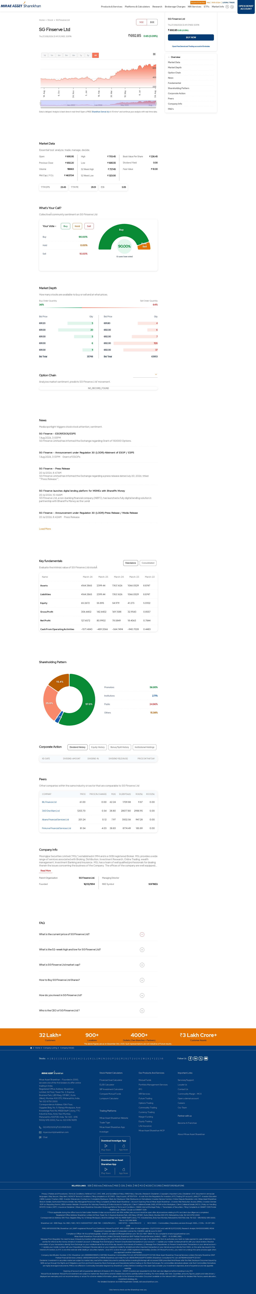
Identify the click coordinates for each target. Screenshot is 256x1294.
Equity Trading (145, 1121)
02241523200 (49, 1127)
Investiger (104, 1131)
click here (168, 1274)
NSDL (130, 1186)
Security (138, 1194)
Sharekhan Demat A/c (101, 112)
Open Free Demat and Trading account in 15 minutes (191, 46)
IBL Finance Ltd (49, 802)
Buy (66, 226)
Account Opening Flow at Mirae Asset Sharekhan (151, 1202)
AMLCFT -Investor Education (205, 1196)
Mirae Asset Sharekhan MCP (152, 1130)
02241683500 (64, 1127)
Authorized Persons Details (62, 1202)
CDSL (122, 1186)
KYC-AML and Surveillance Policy (110, 1194)
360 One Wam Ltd (51, 810)
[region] (98, 388)
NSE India (108, 1186)
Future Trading (145, 1098)
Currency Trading (147, 1112)
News (170, 78)
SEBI (90, 1186)
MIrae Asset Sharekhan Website (114, 1118)
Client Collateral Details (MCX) (188, 1204)
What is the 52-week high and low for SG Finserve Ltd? (70, 949)
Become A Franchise (198, 3)
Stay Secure (54, 1196)
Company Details (67, 1048)
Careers (181, 1103)
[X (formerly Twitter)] (201, 1058)
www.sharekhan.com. (150, 1282)
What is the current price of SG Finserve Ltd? (64, 934)
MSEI (116, 1186)
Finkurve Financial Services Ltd (56, 828)
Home (42, 20)
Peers (171, 98)
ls (50, 1202)
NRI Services (194, 6)
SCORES (158, 1186)
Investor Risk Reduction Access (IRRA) (186, 1202)
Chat (45, 1137)
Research (157, 6)
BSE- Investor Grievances (70, 1199)
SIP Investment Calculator (111, 1089)
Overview (175, 57)
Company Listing (50, 1048)
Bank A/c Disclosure (117, 1199)
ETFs (206, 6)
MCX (142, 1186)
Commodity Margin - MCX (190, 1093)
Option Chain (174, 72)
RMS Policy (129, 1194)
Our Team (182, 1107)
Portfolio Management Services (153, 1084)
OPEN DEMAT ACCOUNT (246, 7)
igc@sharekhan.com (181, 1234)
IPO (140, 1089)
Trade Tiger (105, 1122)
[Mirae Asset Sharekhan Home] (52, 1072)
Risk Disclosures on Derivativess (138, 1199)
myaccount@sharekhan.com (56, 1132)
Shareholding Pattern (178, 88)
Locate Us (182, 1084)
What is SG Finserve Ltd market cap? (59, 964)
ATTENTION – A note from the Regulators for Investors (149, 1196)
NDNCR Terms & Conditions (79, 1196)
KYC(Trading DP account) (182, 1196)
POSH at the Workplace (166, 1204)
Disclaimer (187, 1194)
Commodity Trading (148, 1107)
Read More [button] (46, 870)
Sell (89, 226)
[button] (123, 237)
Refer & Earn (216, 3)
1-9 (161, 1058)
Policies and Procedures (58, 1194)
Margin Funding (146, 1116)
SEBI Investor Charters (49, 1199)
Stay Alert (63, 1196)
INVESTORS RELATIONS (174, 1186)
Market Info (218, 6)
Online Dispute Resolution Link (185, 1199)
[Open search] (227, 7)
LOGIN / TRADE (229, 2)
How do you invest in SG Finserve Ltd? (60, 995)
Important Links (185, 1073)
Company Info (175, 103)
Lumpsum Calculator (109, 1098)
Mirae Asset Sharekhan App (112, 1127)
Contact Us (183, 1089)
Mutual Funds (145, 1080)
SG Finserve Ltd (63, 20)
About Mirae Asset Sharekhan (191, 1134)
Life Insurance (145, 1126)
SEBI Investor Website (70, 1204)
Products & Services (111, 6)
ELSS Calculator (107, 1084)
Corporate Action (176, 93)
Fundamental (174, 83)
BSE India (98, 1186)
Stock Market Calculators (111, 1073)
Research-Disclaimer (151, 1194)
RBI (136, 1186)
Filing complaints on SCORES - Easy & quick (109, 1196)
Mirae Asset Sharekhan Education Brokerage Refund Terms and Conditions (105, 1207)
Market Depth (174, 67)
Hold (77, 226)
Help (208, 3)
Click (111, 1290)
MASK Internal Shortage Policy (148, 1207)
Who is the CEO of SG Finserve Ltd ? (59, 1010)
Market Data (174, 62)
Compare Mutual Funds (110, 1093)
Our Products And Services (151, 1073)
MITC (55, 1207)
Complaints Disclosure (99, 1199)
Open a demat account (188, 1098)
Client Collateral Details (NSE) (144, 1204)
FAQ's (171, 109)
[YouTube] (206, 1058)
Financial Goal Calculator (111, 1080)
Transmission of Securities (172, 1207)
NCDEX (149, 1186)
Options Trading (146, 1103)
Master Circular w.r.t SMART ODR (134, 1210)
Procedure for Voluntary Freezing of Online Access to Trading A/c (105, 1204)
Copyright (164, 1194)
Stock (50, 20)
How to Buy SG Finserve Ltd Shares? (59, 979)
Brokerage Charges (175, 6)
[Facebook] (190, 1058)
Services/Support (186, 1080)
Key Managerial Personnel (85, 1202)
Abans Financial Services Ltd (55, 819)
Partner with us (185, 1116)
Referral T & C (90, 1194)
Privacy (45, 1194)
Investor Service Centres (162, 1199)
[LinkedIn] (195, 1058)
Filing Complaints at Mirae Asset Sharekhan (113, 1202)
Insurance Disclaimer (67, 1207)
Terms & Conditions (76, 1194)
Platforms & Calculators (137, 6)
